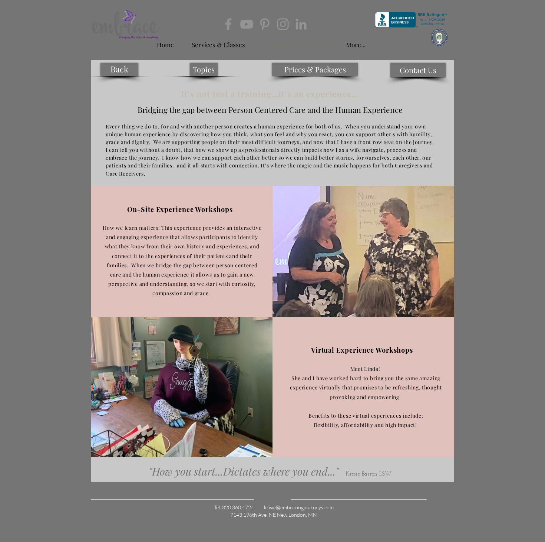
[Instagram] (283, 24)
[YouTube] (246, 24)
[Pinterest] (264, 24)
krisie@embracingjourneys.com (299, 507)
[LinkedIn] (301, 24)
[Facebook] (228, 24)
